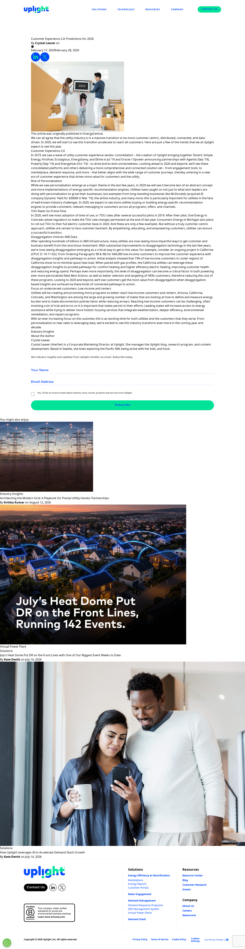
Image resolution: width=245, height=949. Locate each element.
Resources (190, 869)
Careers (187, 910)
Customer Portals (138, 887)
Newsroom (189, 915)
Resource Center (192, 875)
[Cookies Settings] (7, 942)
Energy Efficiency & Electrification (149, 875)
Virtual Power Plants (140, 912)
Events (186, 889)
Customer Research (194, 884)
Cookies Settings (195, 940)
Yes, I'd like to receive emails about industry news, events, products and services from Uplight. (84, 393)
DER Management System (143, 909)
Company (189, 899)
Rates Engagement (139, 894)
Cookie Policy (179, 939)
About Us (188, 906)
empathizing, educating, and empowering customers (149, 228)
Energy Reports (137, 884)
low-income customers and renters (152, 293)
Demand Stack (137, 919)
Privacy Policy (140, 939)
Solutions (135, 869)
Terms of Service (159, 939)
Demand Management (142, 900)
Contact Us (209, 9)
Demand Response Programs (145, 905)
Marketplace (135, 880)
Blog (185, 880)
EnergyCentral (93, 134)
